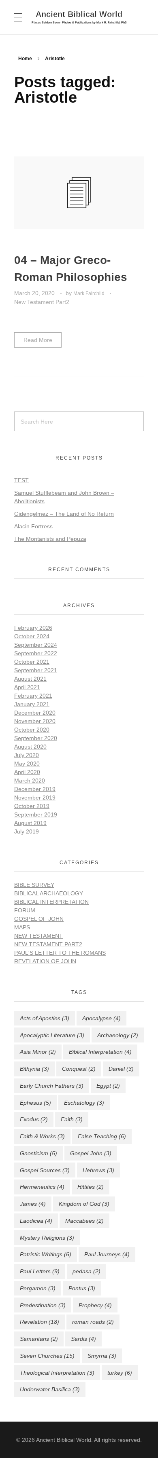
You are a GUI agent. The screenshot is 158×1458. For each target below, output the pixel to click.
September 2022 (35, 653)
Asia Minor (38, 1052)
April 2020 (27, 772)
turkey (119, 1372)
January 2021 (31, 704)
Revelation (39, 1322)
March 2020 (29, 780)
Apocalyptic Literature (52, 1035)
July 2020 (26, 755)
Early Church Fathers (51, 1085)
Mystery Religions (47, 1237)
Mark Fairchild (89, 293)
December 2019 (35, 789)
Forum (24, 910)
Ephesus (35, 1102)
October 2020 (31, 729)
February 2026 (33, 628)
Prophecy (95, 1305)
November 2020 (35, 721)
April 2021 (27, 687)
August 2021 (30, 678)
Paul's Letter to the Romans (60, 952)
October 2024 (31, 636)
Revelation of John (45, 961)
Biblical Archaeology (48, 893)
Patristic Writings (45, 1254)
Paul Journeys (107, 1254)
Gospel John (90, 1153)
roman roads (93, 1322)
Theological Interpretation (57, 1372)
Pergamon (38, 1288)
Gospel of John (39, 919)
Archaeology (117, 1035)
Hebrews (98, 1170)
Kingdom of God (84, 1204)
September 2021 (35, 670)
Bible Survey (34, 885)
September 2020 (35, 738)
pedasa (86, 1271)
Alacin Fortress (33, 526)
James (33, 1204)
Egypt (108, 1085)
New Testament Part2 (41, 302)
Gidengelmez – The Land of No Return (64, 514)
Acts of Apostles (44, 1018)
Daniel (121, 1069)
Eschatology (84, 1102)
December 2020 (35, 712)
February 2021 (33, 695)
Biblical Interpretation (51, 902)
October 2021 (31, 661)
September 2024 (35, 644)
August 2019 (30, 823)
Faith (72, 1119)
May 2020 (27, 763)
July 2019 (26, 831)
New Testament (38, 936)
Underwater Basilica (50, 1389)
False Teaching (102, 1136)
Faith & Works (42, 1136)
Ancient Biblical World (79, 13)
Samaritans (39, 1339)
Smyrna (102, 1356)
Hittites (90, 1187)
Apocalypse (101, 1018)
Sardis (83, 1339)
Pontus (81, 1288)
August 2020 (30, 746)
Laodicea (36, 1220)
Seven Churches (47, 1356)
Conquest (79, 1069)
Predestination (43, 1305)
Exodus (34, 1119)
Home (25, 58)
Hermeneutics (42, 1187)
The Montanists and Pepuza (50, 539)
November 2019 (35, 797)
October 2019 (31, 806)
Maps (22, 927)
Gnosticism (38, 1153)
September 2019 (35, 814)
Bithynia (34, 1069)
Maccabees (84, 1220)
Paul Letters (40, 1271)
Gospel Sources (45, 1170)
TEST (21, 480)
